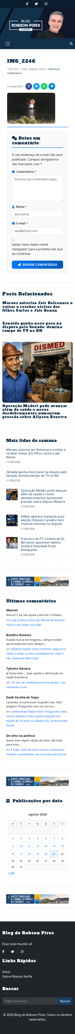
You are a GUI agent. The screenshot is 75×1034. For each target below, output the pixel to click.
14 (54, 846)
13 (45, 846)
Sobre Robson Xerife (17, 976)
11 (29, 846)
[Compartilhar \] (28, 86)
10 (21, 846)
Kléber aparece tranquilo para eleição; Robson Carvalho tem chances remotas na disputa (42, 520)
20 (45, 854)
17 (21, 854)
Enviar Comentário (40, 265)
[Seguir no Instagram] (46, 4)
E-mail (22, 223)
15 (62, 846)
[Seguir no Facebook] (27, 4)
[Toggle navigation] (7, 44)
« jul (11, 873)
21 (54, 854)
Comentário (26, 172)
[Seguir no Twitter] (36, 4)
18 (29, 854)
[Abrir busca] (71, 44)
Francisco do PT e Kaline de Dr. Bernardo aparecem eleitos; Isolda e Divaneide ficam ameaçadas (43, 544)
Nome (21, 207)
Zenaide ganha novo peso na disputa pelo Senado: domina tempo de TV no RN (32, 327)
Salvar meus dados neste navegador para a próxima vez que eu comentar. (37, 249)
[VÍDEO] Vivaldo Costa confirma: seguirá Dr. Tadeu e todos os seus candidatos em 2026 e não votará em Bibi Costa (36, 653)
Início (6, 972)
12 (37, 846)
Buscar (65, 1001)
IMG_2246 (21, 61)
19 (37, 854)
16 (12, 854)
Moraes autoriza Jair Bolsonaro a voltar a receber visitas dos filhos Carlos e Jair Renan (37, 307)
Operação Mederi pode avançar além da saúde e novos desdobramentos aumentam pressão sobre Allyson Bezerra (34, 411)
